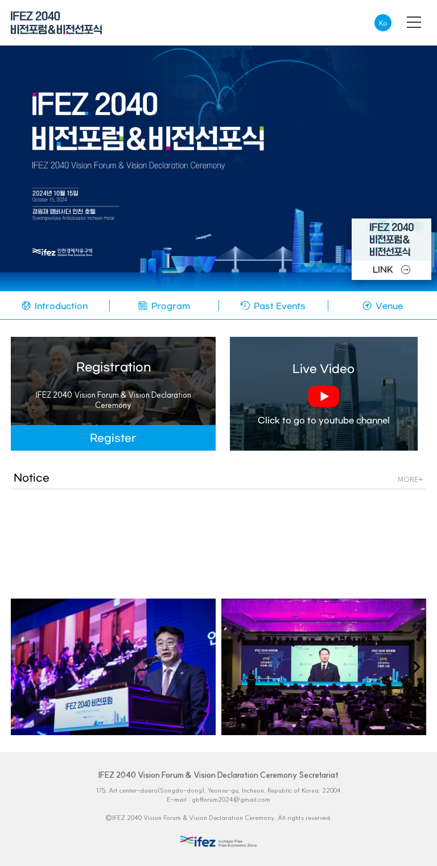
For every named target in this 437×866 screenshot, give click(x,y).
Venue (388, 306)
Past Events (279, 306)
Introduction (60, 306)
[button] (412, 667)
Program (169, 306)
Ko (383, 22)
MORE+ (410, 479)
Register (113, 438)
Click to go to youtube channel (324, 394)
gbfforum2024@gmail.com (231, 799)
